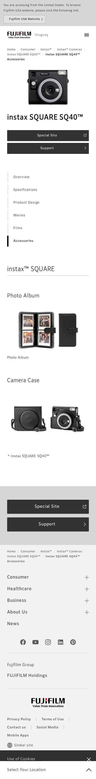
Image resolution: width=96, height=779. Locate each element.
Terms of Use (53, 719)
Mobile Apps (18, 735)
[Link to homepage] (19, 35)
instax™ (46, 49)
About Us (17, 612)
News (13, 624)
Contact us (16, 727)
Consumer (28, 49)
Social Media (48, 727)
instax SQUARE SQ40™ (23, 54)
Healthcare (19, 589)
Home (11, 49)
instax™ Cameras (69, 49)
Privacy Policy (19, 719)
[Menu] (86, 35)
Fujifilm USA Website (24, 19)
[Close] (89, 759)
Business (16, 600)
